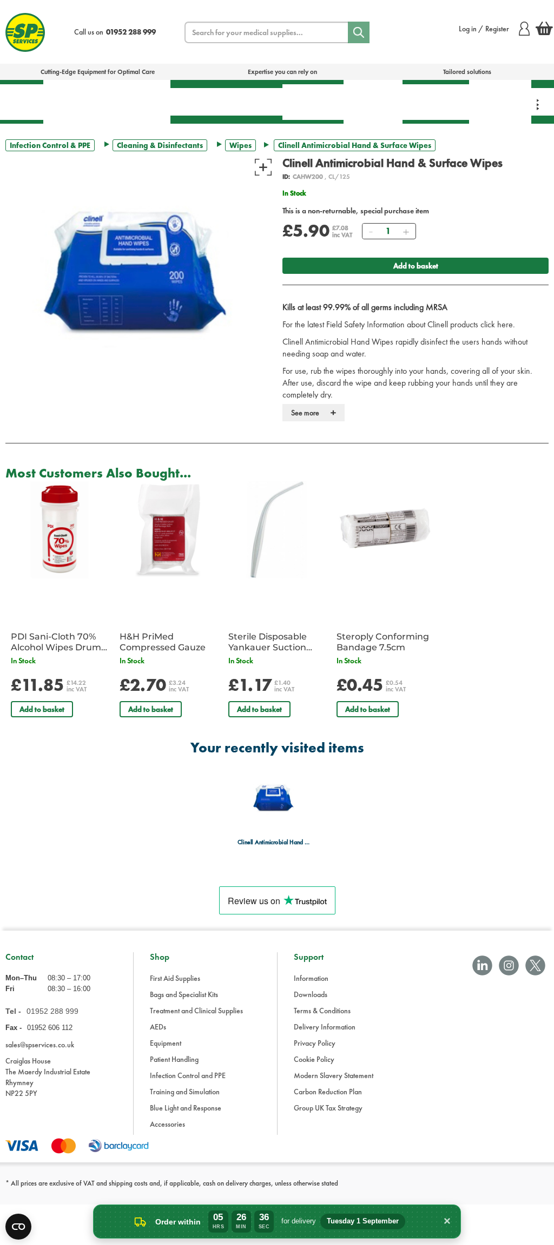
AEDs (193, 101)
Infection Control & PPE (373, 102)
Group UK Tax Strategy (328, 1108)
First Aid (21, 102)
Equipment (249, 101)
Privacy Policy (314, 1043)
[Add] (406, 231)
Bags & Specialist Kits (74, 102)
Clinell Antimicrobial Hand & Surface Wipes (274, 842)
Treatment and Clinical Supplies (196, 1010)
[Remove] (370, 231)
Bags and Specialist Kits (184, 994)
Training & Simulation (436, 102)
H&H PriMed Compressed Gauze (163, 641)
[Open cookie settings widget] (18, 1227)
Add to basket (415, 266)
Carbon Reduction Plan (328, 1091)
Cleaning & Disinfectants (160, 145)
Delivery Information (324, 1027)
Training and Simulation (185, 1091)
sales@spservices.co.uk (39, 1044)
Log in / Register (484, 28)
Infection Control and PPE (188, 1075)
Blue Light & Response (500, 102)
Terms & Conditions (322, 1010)
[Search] (359, 32)
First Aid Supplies (175, 978)
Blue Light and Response (185, 1108)
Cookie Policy (314, 1059)
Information (311, 978)
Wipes (240, 145)
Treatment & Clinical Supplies (138, 102)
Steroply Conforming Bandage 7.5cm (383, 641)
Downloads (310, 994)
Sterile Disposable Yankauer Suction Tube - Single (267, 642)
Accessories (167, 1124)
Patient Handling (312, 102)
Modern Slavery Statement (333, 1075)
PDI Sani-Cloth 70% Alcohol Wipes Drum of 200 (56, 642)
